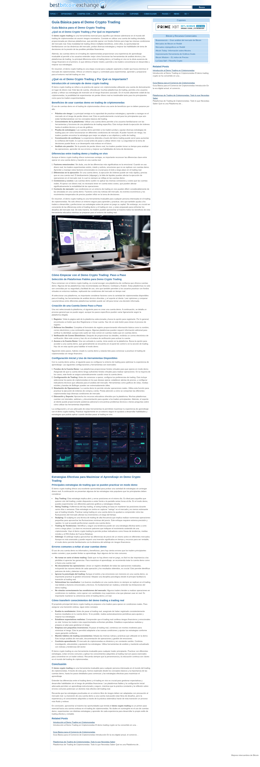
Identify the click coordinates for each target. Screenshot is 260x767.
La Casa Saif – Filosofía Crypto (169, 61)
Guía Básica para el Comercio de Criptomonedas (74, 732)
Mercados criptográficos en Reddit (170, 47)
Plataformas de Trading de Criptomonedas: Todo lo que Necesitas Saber (84, 742)
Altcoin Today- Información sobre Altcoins (173, 50)
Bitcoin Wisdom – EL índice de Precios (172, 57)
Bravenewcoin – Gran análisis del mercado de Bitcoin (178, 40)
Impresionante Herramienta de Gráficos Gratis (175, 54)
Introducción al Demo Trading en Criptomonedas (74, 722)
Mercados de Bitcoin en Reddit (169, 44)
